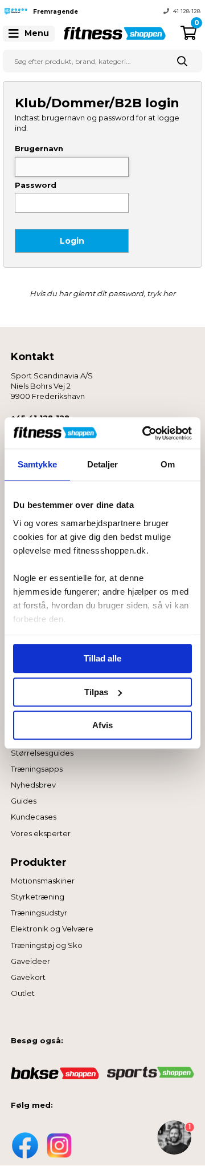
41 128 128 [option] (186, 11)
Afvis (102, 725)
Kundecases (33, 816)
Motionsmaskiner (43, 880)
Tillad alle (102, 658)
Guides (23, 800)
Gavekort (28, 977)
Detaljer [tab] (102, 464)
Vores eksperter (41, 833)
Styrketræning (37, 896)
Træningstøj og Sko (47, 945)
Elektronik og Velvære (52, 928)
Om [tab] (168, 464)
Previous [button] (94, 11)
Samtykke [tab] (37, 464)
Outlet (23, 993)
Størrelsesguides (42, 752)
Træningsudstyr (39, 912)
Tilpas (96, 692)
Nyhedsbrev (33, 784)
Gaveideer (30, 961)
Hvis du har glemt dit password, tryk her (102, 293)
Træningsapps (37, 768)
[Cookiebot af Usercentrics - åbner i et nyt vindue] (144, 433)
